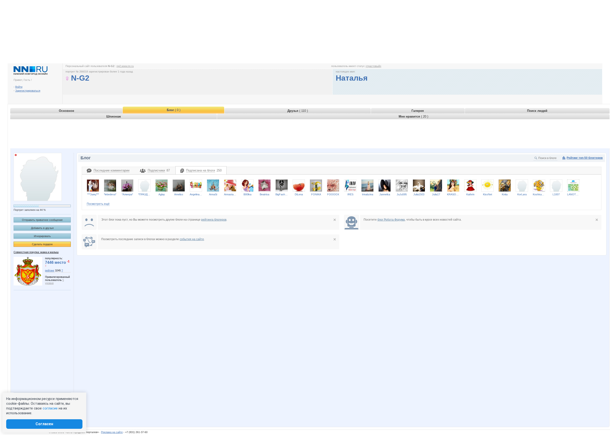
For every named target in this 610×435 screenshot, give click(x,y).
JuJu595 (402, 194)
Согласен (44, 424)
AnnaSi (213, 194)
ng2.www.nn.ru (125, 66)
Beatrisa (264, 194)
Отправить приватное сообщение (42, 219)
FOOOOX (333, 194)
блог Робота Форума (391, 219)
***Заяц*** (93, 194)
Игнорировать (42, 236)
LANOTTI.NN (573, 194)
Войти (18, 86)
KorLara (522, 194)
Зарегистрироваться (27, 90)
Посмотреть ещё (98, 204)
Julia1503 (418, 194)
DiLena (299, 194)
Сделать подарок (42, 244)
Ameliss (178, 194)
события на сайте (192, 239)
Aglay (161, 194)
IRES (350, 194)
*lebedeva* (110, 194)
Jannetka (384, 194)
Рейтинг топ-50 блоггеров (585, 158)
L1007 (556, 194)
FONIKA (316, 194)
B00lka (247, 194)
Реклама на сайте (112, 432)
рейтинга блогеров (213, 219)
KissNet (487, 194)
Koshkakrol (539, 194)
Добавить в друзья (42, 228)
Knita (505, 194)
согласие (50, 408)
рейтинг (49, 270)
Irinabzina (367, 194)
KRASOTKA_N (453, 194)
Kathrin (470, 194)
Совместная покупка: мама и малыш (36, 252)
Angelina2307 (196, 194)
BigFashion (281, 194)
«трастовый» (373, 66)
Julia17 (436, 194)
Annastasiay (230, 194)
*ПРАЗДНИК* (144, 194)
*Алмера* (127, 194)
